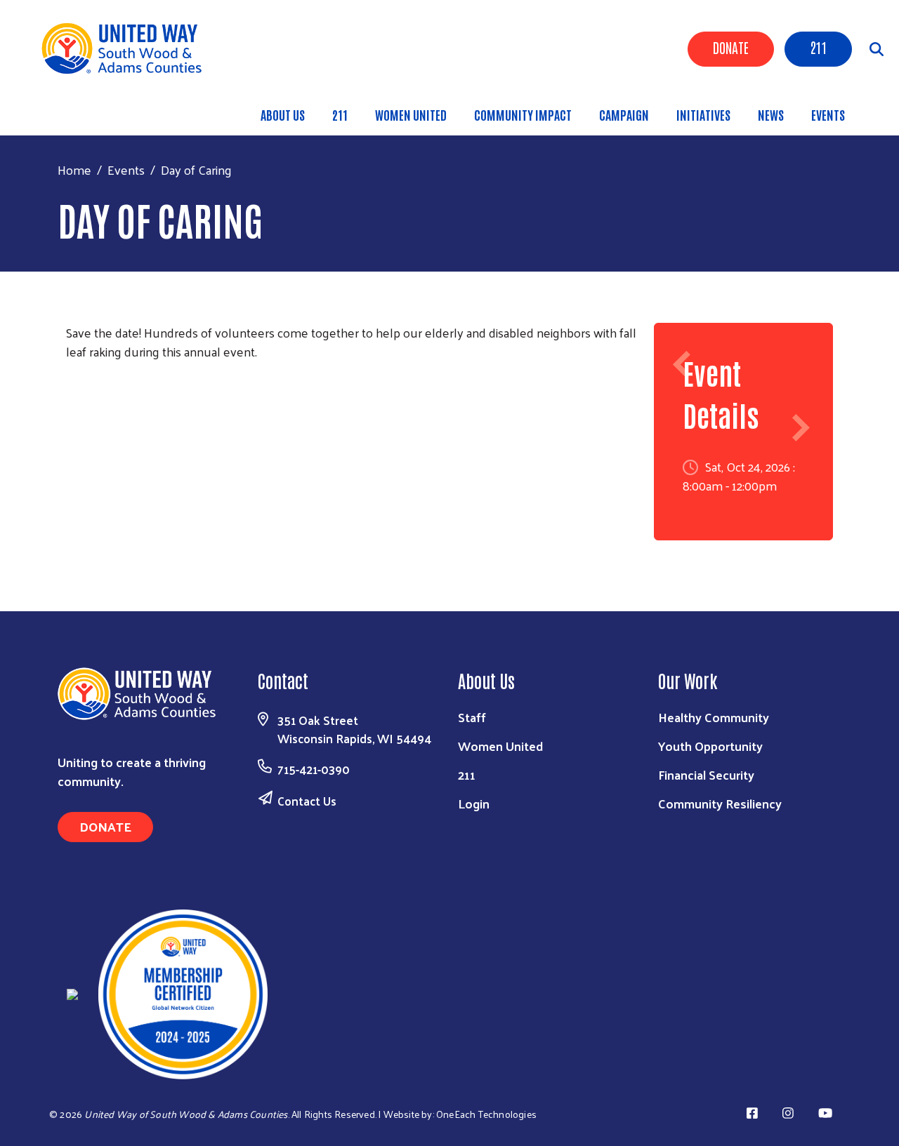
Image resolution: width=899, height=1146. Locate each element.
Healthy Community (713, 717)
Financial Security (706, 774)
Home (74, 169)
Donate (731, 47)
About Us (283, 114)
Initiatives (703, 114)
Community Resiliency (720, 803)
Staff (472, 717)
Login (474, 803)
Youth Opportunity (710, 746)
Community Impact (523, 114)
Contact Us (306, 800)
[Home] (126, 48)
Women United (411, 114)
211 (818, 47)
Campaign (624, 114)
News (771, 114)
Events (828, 114)
